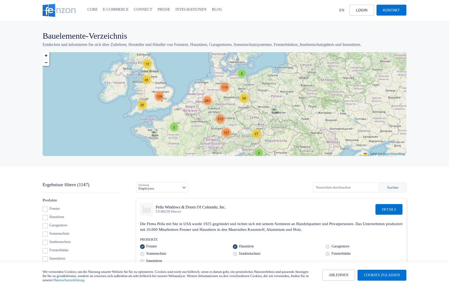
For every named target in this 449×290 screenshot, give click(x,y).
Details (389, 209)
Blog (217, 9)
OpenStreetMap (394, 153)
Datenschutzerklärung (69, 280)
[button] (147, 64)
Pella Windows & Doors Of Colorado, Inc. (191, 207)
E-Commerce (116, 9)
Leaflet (372, 153)
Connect (143, 9)
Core (92, 9)
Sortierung (143, 185)
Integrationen (191, 9)
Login (361, 10)
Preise (163, 9)
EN (341, 10)
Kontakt (391, 10)
